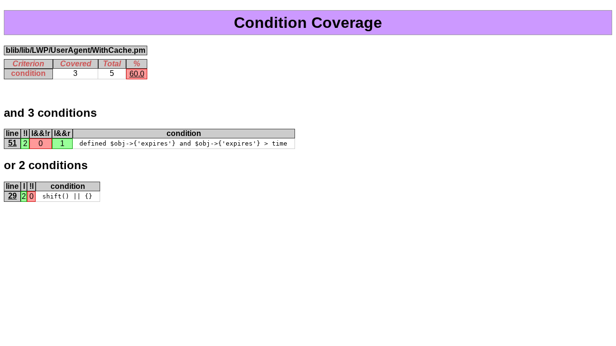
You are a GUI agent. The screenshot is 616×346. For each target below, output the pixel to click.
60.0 (136, 74)
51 (12, 143)
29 (12, 196)
